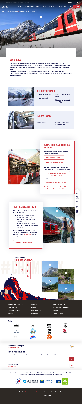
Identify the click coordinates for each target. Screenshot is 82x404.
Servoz (3, 2)
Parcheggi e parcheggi (42, 98)
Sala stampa (34, 304)
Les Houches (9, 2)
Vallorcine (26, 2)
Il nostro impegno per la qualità (16, 391)
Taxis (38, 119)
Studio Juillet (58, 391)
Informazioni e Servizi (24, 11)
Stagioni (70, 2)
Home (3, 11)
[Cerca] (71, 6)
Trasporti (33, 11)
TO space (33, 307)
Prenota (77, 6)
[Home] (5, 6)
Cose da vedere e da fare (48, 6)
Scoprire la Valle (19, 6)
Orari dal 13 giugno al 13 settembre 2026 (23, 242)
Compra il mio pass (14, 347)
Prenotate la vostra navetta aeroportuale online (62, 124)
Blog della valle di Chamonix (15, 304)
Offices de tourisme (36, 310)
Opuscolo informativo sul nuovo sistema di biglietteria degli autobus (57, 174)
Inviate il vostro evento (59, 304)
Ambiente (10, 313)
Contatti (46, 395)
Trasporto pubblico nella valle (44, 95)
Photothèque (34, 313)
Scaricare (55, 310)
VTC (56, 119)
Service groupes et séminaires (61, 307)
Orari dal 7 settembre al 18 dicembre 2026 (54, 163)
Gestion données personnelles (45, 391)
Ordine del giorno (62, 6)
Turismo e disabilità (58, 313)
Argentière (20, 2)
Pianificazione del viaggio (33, 6)
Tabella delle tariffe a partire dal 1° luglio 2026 (56, 183)
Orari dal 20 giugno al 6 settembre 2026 (54, 157)
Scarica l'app (12, 366)
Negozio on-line (12, 307)
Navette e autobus (41, 123)
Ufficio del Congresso (14, 310)
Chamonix (15, 2)
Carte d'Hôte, (27, 234)
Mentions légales (31, 391)
